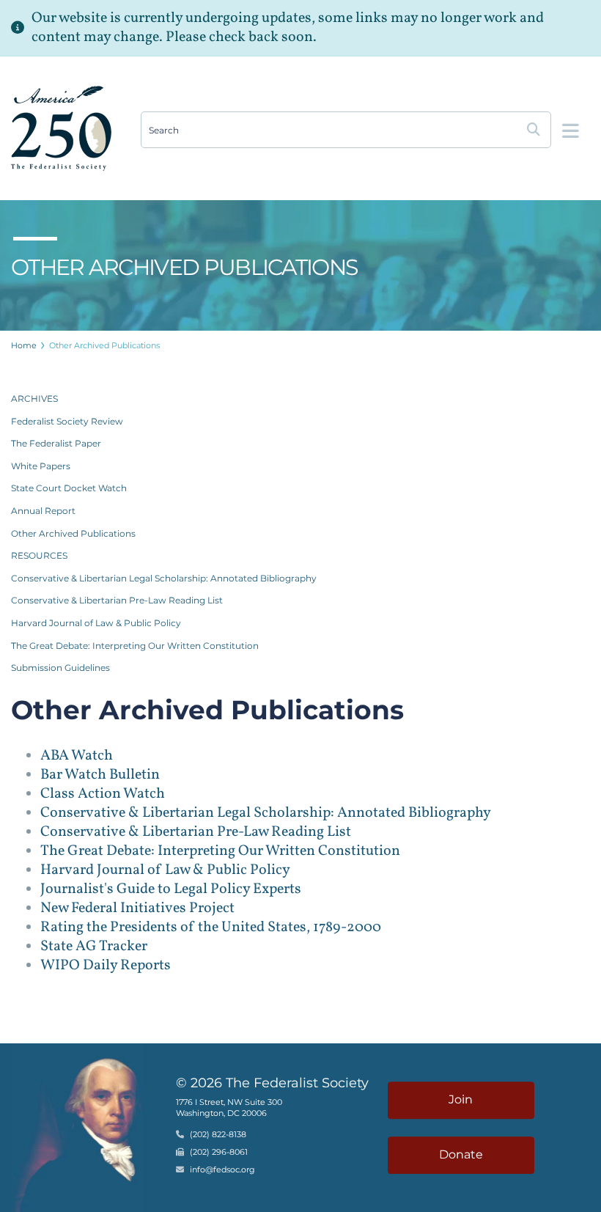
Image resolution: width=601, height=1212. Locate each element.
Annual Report (43, 510)
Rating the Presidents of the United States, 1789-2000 (210, 927)
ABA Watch (76, 756)
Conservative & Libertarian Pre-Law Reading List (117, 600)
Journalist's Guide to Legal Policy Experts (170, 889)
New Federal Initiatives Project (137, 908)
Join (461, 1100)
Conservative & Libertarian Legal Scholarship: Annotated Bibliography (164, 578)
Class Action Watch (102, 794)
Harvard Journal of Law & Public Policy (96, 622)
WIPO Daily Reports (105, 965)
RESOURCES (39, 555)
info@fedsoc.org (222, 1170)
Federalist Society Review (67, 421)
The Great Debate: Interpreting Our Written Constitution (135, 645)
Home (24, 345)
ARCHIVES (34, 398)
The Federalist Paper (56, 443)
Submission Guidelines (60, 667)
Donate (461, 1154)
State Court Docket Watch (69, 487)
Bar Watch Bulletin (100, 775)
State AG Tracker (93, 946)
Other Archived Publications (104, 345)
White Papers (40, 465)
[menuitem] (24, 345)
